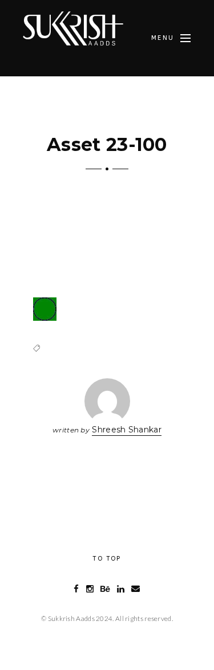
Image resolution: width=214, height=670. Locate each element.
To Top (106, 558)
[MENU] (185, 38)
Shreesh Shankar (126, 429)
